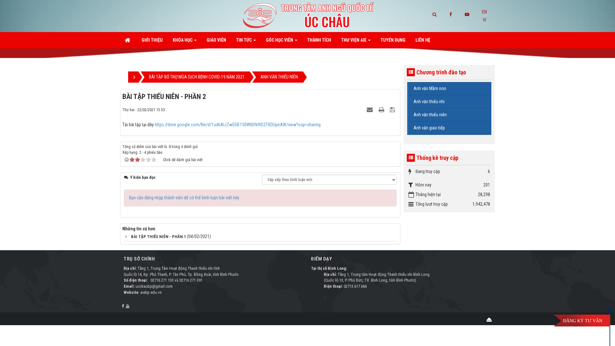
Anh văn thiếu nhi (429, 101)
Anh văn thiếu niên (430, 114)
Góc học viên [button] (280, 40)
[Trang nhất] (128, 40)
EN (484, 11)
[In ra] (382, 109)
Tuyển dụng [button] (393, 40)
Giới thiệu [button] (152, 40)
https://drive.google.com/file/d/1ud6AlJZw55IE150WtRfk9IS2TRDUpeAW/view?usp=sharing (238, 124)
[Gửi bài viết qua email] (370, 109)
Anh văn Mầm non (430, 88)
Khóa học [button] (183, 40)
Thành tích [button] (319, 40)
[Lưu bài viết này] (393, 109)
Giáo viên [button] (216, 40)
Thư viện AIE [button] (354, 40)
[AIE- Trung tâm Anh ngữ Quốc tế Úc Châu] (307, 15)
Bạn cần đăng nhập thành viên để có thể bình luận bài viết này (184, 197)
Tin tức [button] (244, 40)
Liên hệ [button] (422, 40)
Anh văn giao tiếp (429, 127)
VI (484, 19)
